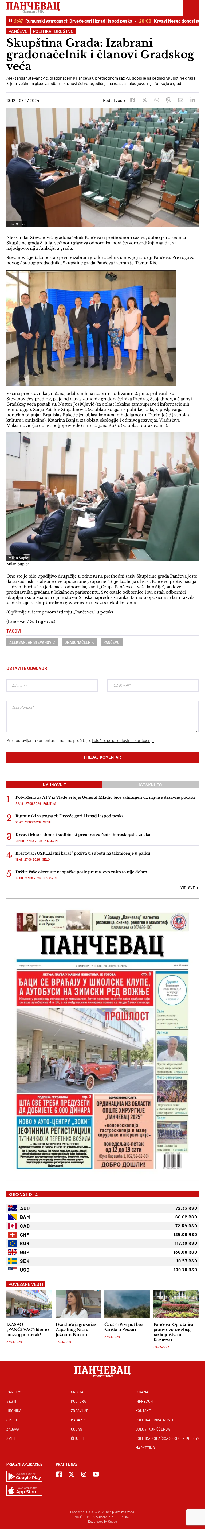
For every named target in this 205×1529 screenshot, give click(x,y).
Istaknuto (150, 784)
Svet (10, 1438)
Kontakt (143, 1410)
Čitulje (78, 1438)
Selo (46, 859)
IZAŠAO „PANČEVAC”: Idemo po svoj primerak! (27, 1329)
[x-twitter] (71, 1474)
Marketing (145, 1448)
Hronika (14, 1410)
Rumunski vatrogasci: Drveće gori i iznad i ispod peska (64, 20)
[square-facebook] (59, 1474)
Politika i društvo (53, 31)
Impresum (144, 1401)
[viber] (169, 100)
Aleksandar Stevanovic (32, 642)
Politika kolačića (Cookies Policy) (167, 1438)
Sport (12, 1420)
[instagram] (83, 1474)
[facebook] (133, 100)
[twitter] (145, 100)
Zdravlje (79, 1410)
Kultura (78, 1401)
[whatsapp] (157, 100)
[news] (29, 1304)
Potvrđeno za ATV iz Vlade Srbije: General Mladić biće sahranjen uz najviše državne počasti (105, 797)
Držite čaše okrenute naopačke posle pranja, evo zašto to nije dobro (81, 871)
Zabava (12, 1429)
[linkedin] (193, 100)
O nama (142, 1392)
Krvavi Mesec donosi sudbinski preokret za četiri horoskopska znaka (82, 834)
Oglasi (77, 1429)
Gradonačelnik (79, 642)
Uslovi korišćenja (153, 1429)
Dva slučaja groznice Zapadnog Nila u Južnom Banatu (76, 1329)
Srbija (77, 1392)
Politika (49, 803)
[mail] (181, 100)
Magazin (51, 841)
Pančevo (18, 31)
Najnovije (54, 784)
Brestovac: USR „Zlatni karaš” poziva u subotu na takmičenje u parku (82, 853)
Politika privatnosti (154, 1420)
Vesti (47, 822)
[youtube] (96, 1474)
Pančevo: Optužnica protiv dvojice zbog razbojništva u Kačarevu (173, 1332)
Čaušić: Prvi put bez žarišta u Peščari (123, 1327)
